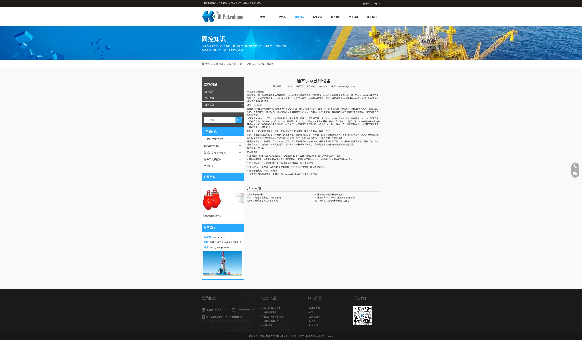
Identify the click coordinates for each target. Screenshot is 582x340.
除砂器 (312, 321)
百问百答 (209, 104)
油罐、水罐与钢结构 (215, 152)
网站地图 (313, 325)
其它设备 (209, 166)
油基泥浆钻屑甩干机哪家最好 (329, 194)
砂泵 (311, 312)
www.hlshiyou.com (346, 86)
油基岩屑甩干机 (255, 194)
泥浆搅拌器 (314, 308)
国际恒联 (268, 325)
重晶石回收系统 (222, 216)
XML (330, 336)
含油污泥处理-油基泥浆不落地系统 (264, 197)
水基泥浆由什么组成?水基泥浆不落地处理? (335, 197)
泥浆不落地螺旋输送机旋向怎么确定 (332, 200)
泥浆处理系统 (211, 145)
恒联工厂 (209, 91)
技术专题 (209, 98)
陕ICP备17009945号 (315, 336)
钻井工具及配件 (212, 159)
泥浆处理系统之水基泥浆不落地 (263, 200)
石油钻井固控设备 (214, 139)
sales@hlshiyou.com (219, 247)
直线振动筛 (314, 317)
